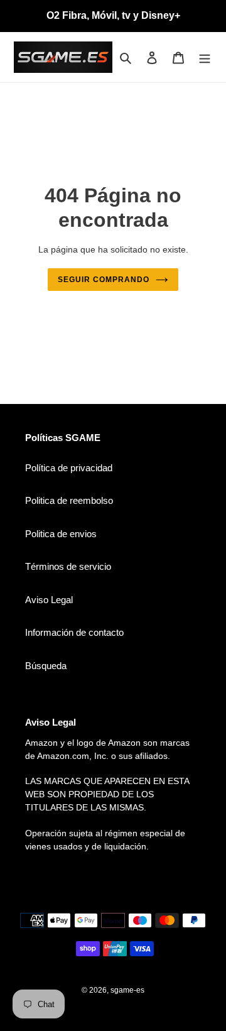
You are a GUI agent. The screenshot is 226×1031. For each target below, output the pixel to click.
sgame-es (127, 990)
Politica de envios (61, 533)
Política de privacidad (68, 467)
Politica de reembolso (69, 500)
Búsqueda (46, 665)
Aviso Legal (49, 599)
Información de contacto (74, 632)
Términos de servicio (68, 566)
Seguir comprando (103, 279)
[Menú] (204, 57)
